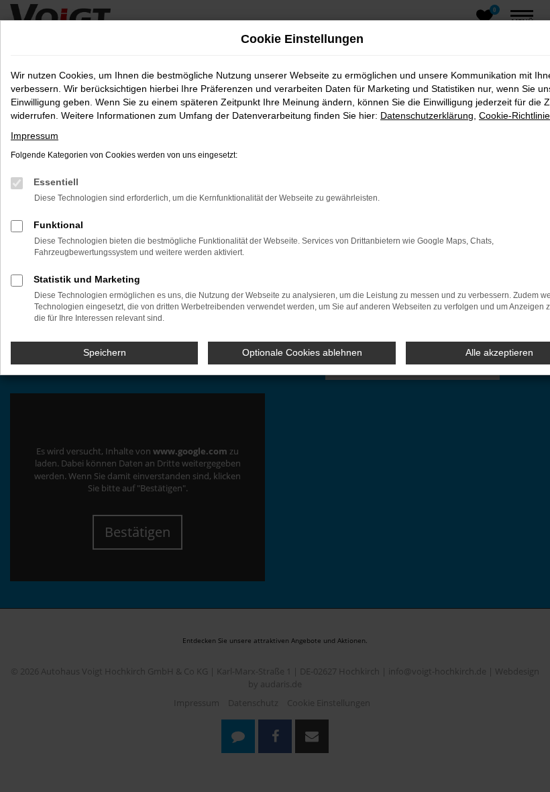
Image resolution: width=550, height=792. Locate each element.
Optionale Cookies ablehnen (302, 352)
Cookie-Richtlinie (514, 115)
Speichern (104, 352)
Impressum (34, 135)
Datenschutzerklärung (427, 115)
